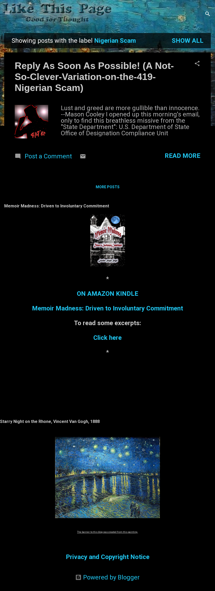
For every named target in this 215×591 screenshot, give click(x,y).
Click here (107, 337)
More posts (108, 187)
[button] (197, 64)
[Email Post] (83, 157)
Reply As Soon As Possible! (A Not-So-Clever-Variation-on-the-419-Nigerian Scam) (94, 76)
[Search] (208, 14)
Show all (187, 40)
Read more (182, 155)
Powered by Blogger (111, 577)
